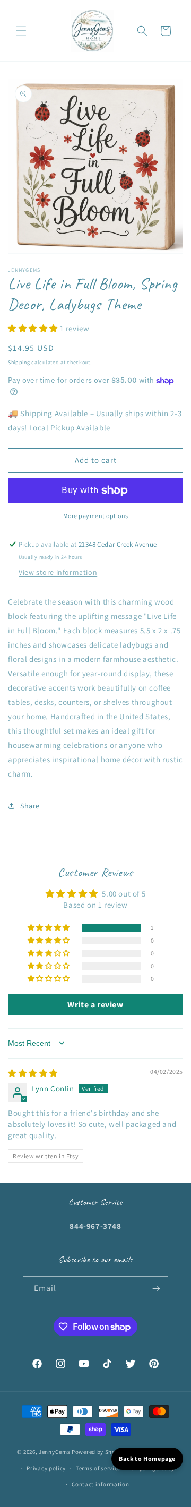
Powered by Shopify (99, 1452)
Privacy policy (46, 1468)
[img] (33, 1073)
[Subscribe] (156, 1288)
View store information (58, 572)
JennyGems (54, 1452)
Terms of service (98, 1468)
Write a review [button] (95, 1004)
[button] (21, 30)
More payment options (95, 516)
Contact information (100, 1484)
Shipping (19, 362)
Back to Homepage (147, 1458)
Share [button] (30, 806)
